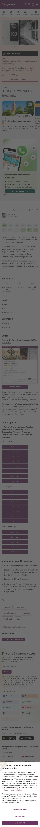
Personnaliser (20, 816)
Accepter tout (20, 823)
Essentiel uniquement (20, 810)
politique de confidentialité (11, 790)
